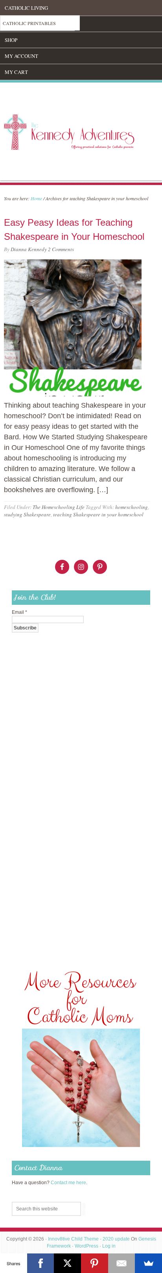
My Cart (16, 72)
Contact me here (68, 1182)
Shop (11, 39)
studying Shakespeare (27, 514)
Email (19, 612)
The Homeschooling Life (59, 507)
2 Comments (61, 249)
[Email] (121, 1263)
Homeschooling (26, 23)
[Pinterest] (94, 1263)
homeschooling (131, 507)
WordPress (86, 1246)
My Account (21, 55)
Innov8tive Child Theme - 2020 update (89, 1239)
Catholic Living (26, 7)
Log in (109, 1246)
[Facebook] (40, 1263)
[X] (67, 1263)
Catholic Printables (29, 23)
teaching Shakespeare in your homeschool (98, 514)
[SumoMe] (148, 1263)
